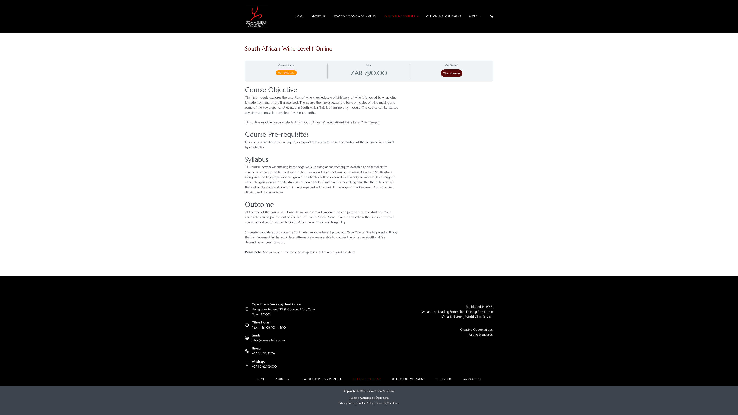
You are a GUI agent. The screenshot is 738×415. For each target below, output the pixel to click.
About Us (318, 16)
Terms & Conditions (387, 403)
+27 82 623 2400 (264, 366)
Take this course (451, 73)
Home (299, 16)
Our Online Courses (400, 16)
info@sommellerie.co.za (268, 340)
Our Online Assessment (443, 16)
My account (472, 379)
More (473, 16)
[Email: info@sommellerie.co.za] (247, 338)
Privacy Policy (347, 403)
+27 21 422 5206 (263, 353)
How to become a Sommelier (355, 16)
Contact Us (444, 379)
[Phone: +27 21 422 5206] (247, 351)
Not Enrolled (286, 72)
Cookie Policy (365, 403)
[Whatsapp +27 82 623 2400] (247, 364)
